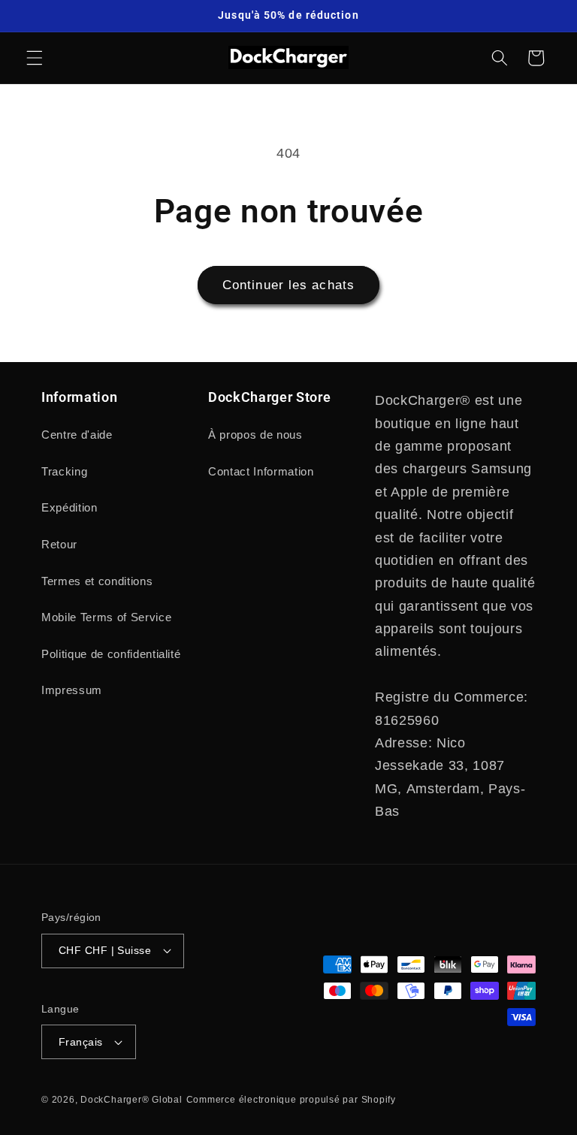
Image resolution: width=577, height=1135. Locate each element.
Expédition (69, 507)
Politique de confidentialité (110, 653)
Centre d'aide (77, 434)
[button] (35, 58)
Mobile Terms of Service (106, 617)
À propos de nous (255, 434)
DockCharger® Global (131, 1099)
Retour (59, 544)
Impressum (71, 690)
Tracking (64, 471)
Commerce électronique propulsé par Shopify (291, 1099)
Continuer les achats (288, 284)
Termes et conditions (97, 581)
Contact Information (261, 471)
